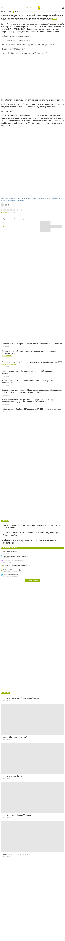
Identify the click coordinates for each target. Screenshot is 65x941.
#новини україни (41, 199)
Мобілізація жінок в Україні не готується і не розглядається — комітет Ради (32, 344)
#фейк (2, 199)
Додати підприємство (32, 580)
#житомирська (17, 199)
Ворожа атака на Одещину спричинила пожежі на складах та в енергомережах (27, 381)
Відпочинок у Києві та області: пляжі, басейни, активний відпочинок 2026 (32, 362)
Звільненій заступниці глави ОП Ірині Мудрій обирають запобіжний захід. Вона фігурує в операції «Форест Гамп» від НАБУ (32, 391)
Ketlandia (7, 204)
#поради (3, 200)
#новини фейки (20, 200)
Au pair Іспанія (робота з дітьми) (16, 854)
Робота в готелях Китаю (12, 776)
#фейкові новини (32, 199)
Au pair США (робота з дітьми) (15, 737)
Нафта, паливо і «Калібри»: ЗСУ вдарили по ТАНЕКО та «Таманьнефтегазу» (32, 409)
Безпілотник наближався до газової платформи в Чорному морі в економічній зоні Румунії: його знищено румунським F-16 (28, 400)
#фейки (61, 199)
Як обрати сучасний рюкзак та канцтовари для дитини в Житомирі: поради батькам (29, 352)
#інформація (55, 199)
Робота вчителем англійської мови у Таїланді (21, 698)
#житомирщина (9, 199)
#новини (49, 199)
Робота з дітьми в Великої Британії (17, 815)
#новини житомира (11, 200)
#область (24, 199)
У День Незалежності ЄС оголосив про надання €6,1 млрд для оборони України (30, 372)
